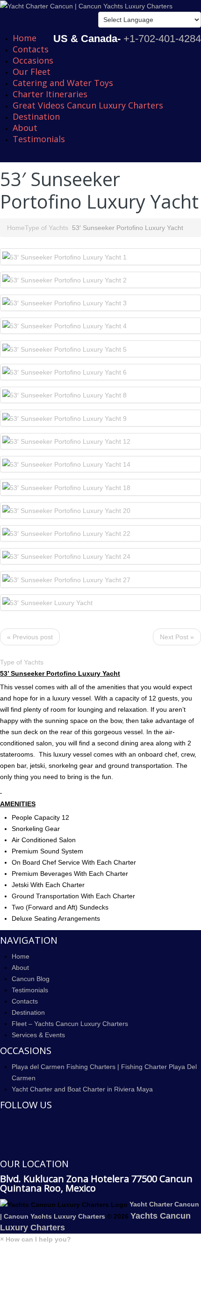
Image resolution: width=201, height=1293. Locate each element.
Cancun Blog (31, 978)
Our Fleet (31, 71)
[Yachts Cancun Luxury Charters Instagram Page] (2, 1148)
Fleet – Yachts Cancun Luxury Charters (70, 1023)
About (25, 127)
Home (24, 37)
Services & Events (38, 1035)
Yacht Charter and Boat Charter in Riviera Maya (82, 1089)
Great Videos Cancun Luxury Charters (88, 105)
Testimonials (39, 138)
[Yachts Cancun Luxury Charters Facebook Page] (2, 1121)
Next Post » (177, 637)
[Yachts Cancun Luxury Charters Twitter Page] (2, 1135)
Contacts (31, 49)
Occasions (33, 60)
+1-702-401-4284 (162, 38)
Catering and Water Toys (63, 82)
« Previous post (30, 637)
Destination (36, 116)
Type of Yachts (46, 227)
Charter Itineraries (50, 94)
